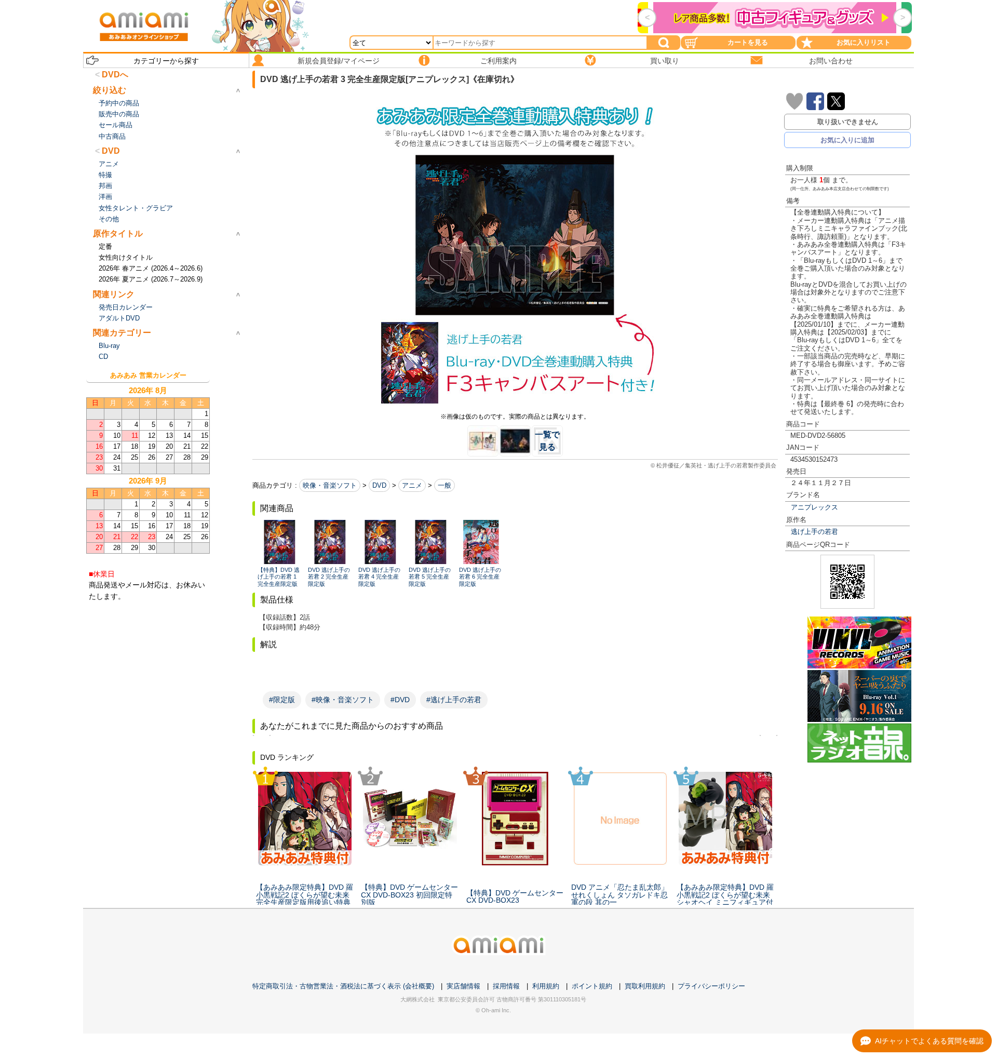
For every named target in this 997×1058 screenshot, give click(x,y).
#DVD (400, 699)
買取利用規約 (645, 986)
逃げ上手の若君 (814, 531)
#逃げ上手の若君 (453, 699)
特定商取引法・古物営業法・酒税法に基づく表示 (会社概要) (343, 986)
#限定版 (282, 699)
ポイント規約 (592, 986)
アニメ (412, 485)
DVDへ (115, 74)
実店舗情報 (463, 986)
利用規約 (545, 986)
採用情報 (506, 986)
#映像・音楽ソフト (343, 699)
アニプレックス (814, 507)
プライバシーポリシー (711, 986)
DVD (379, 485)
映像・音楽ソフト (330, 485)
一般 (444, 485)
